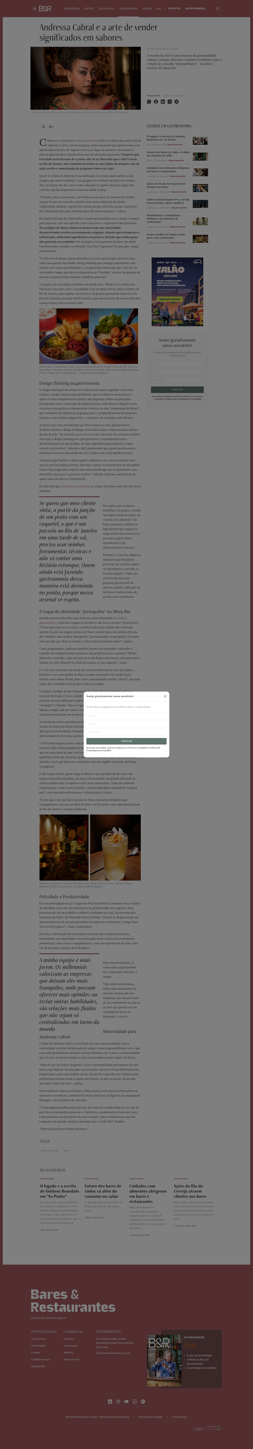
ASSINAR (126, 741)
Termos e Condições (137, 747)
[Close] (165, 696)
